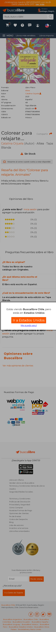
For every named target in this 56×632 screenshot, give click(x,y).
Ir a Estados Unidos (29, 320)
